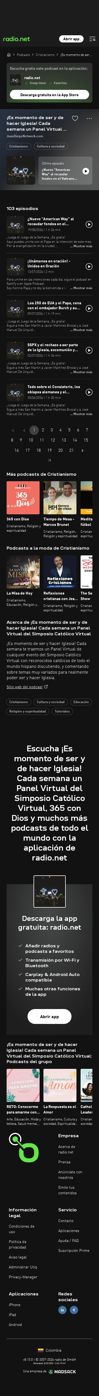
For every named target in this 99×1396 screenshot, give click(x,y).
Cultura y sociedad (51, 146)
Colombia (53, 1350)
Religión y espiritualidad (27, 711)
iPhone (14, 1305)
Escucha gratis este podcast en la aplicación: (48, 69)
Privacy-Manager (23, 1277)
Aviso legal (18, 1257)
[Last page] (49, 460)
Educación (81, 702)
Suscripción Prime (73, 1251)
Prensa (64, 1162)
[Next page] (82, 450)
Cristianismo (18, 146)
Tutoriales (62, 711)
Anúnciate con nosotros (70, 1175)
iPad (12, 1315)
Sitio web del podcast (25, 687)
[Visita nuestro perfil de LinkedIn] (62, 1310)
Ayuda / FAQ (68, 1241)
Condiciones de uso (21, 1229)
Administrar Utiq (23, 1267)
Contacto (65, 1221)
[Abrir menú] (92, 39)
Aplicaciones (68, 1231)
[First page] (13, 430)
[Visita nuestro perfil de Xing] (74, 1310)
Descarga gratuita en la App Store (49, 95)
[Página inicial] (9, 54)
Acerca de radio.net (66, 1149)
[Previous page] (24, 430)
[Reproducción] (85, 171)
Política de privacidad (17, 1244)
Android (15, 1325)
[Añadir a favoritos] (75, 118)
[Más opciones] (89, 118)
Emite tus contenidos (67, 1190)
